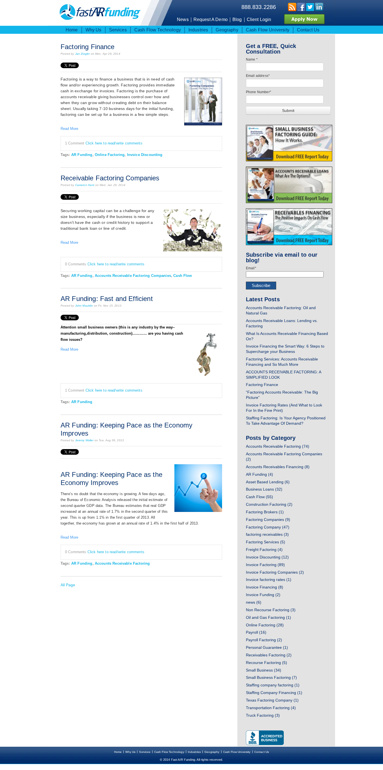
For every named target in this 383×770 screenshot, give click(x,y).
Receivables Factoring (269, 655)
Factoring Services (265, 542)
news (253, 602)
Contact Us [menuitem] (308, 29)
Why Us (130, 751)
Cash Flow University (237, 751)
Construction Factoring (269, 504)
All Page (68, 585)
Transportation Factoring (271, 707)
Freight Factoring (264, 549)
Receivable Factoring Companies (110, 178)
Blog (237, 19)
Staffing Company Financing (274, 692)
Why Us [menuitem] (93, 29)
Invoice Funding (263, 594)
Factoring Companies (268, 519)
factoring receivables (267, 534)
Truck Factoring (263, 715)
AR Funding (82, 155)
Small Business (263, 670)
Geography (211, 751)
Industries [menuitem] (198, 29)
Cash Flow (182, 276)
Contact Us (261, 751)
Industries (194, 751)
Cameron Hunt (84, 185)
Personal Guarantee (267, 647)
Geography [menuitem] (227, 29)
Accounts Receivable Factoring (122, 564)
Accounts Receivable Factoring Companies (133, 276)
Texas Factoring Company (272, 700)
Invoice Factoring (265, 564)
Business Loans (264, 489)
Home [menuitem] (72, 29)
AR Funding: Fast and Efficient (107, 298)
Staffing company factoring (272, 685)
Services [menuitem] (118, 29)
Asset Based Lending (268, 482)
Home (118, 751)
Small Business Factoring (271, 677)
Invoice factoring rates (268, 579)
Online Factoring (109, 155)
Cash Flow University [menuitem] (267, 29)
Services (144, 751)
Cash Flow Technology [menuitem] (157, 29)
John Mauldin (84, 305)
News (183, 19)
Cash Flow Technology (169, 751)
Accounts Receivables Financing (278, 467)
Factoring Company (267, 527)
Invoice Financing (264, 587)
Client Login (259, 19)
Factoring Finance (88, 46)
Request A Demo (210, 19)
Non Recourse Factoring (271, 610)
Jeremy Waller (84, 440)
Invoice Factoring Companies (275, 572)
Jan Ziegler (82, 53)
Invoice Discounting (145, 155)
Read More (69, 129)
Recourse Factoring (266, 662)
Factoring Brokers (265, 512)
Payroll (256, 632)
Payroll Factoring (264, 640)
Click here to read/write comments (114, 143)
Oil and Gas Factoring (268, 617)
